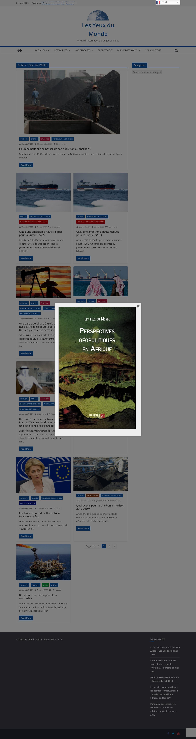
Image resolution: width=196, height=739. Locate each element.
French (164, 2)
